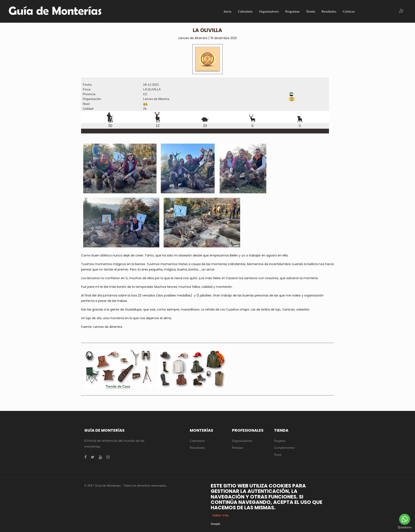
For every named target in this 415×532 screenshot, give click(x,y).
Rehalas (237, 447)
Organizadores (242, 440)
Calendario (197, 440)
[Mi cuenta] (401, 11)
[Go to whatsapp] (404, 519)
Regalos (279, 440)
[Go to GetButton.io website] (405, 527)
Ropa (277, 454)
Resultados (197, 447)
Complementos (284, 447)
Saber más (220, 515)
